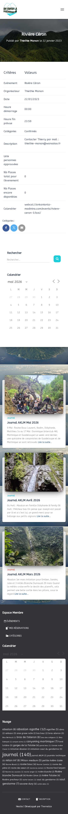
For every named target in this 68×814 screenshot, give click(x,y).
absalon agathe (31, 729)
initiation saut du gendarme (46, 749)
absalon (9, 729)
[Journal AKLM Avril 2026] (34, 472)
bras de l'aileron (28, 737)
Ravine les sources (14, 772)
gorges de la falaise (26, 745)
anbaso (10, 733)
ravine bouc (28, 764)
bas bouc (42, 733)
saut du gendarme (48, 779)
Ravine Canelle (44, 764)
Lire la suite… (45, 442)
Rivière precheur (12, 779)
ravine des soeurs (20, 768)
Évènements (13, 621)
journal (16, 754)
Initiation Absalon (20, 749)
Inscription (44, 799)
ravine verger (30, 772)
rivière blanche (46, 772)
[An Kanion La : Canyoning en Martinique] (11, 9)
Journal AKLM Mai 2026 (23, 422)
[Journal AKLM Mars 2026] (34, 546)
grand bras (45, 746)
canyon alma (19, 742)
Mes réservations (19, 628)
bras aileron (56, 733)
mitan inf (13, 760)
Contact (26, 799)
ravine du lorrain (38, 768)
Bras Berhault (9, 737)
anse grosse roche (26, 733)
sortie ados (43, 784)
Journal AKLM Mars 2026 (23, 574)
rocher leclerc (29, 780)
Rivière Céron (33, 775)
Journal (11, 418)
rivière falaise (51, 775)
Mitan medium (31, 760)
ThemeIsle (46, 806)
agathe (52, 729)
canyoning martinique (42, 741)
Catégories (15, 636)
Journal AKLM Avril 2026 (23, 500)
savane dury (28, 783)
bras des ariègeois (49, 737)
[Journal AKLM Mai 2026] (34, 394)
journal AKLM (38, 755)
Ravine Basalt (12, 764)
